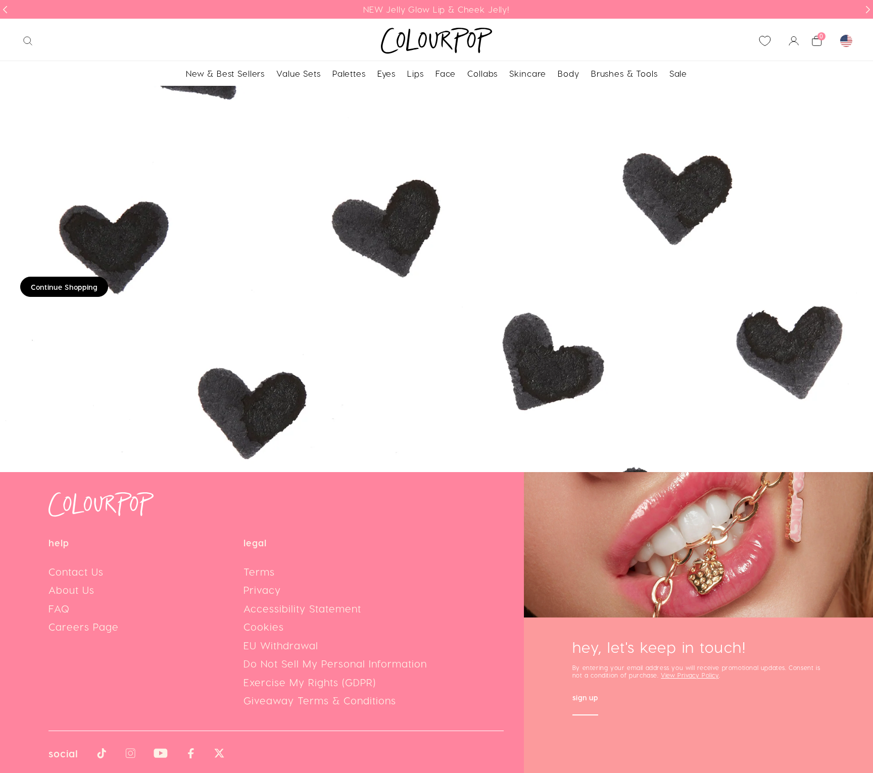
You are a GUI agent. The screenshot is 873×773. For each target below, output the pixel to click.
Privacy (262, 590)
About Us (71, 590)
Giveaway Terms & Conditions (320, 700)
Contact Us (76, 571)
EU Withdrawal (281, 645)
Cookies (264, 627)
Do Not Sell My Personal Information (335, 663)
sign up (585, 698)
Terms (259, 571)
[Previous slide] (5, 10)
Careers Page (83, 627)
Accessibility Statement (302, 608)
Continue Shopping (64, 287)
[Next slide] (868, 10)
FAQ (59, 608)
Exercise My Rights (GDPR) (310, 682)
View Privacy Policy (689, 675)
